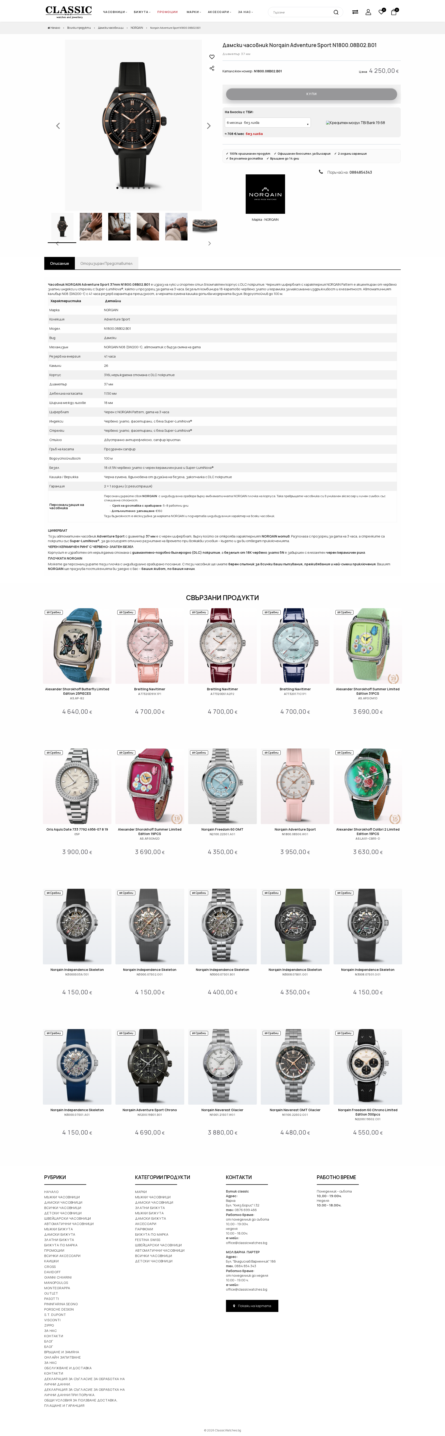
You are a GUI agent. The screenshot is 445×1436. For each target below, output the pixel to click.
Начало (55, 28)
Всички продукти (79, 28)
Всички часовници (62, 1208)
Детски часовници (63, 1213)
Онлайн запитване (62, 1357)
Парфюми (144, 1229)
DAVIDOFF (52, 1272)
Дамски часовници (111, 28)
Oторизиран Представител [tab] (106, 263)
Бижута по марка (61, 1245)
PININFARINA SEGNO (61, 1304)
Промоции (167, 12)
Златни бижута (59, 1240)
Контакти (53, 1336)
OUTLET (51, 1293)
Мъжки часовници (62, 1197)
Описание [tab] (59, 263)
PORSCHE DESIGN (59, 1309)
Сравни (55, 612)
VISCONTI (52, 1320)
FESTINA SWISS (147, 1240)
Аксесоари (218, 12)
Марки (193, 12)
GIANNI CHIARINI (58, 1277)
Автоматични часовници (69, 1224)
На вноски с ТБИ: (239, 112)
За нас (244, 12)
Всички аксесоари (62, 1256)
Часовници (114, 12)
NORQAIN (137, 28)
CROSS (50, 1266)
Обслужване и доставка (68, 1368)
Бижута (141, 12)
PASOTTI (51, 1298)
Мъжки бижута (58, 1229)
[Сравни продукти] (355, 12)
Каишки (51, 1261)
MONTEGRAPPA (57, 1288)
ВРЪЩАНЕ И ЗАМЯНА (61, 1352)
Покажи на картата (254, 1306)
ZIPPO (49, 1325)
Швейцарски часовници (67, 1218)
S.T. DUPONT (55, 1314)
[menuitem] (194, 12)
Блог (48, 1341)
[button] (212, 57)
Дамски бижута (59, 1234)
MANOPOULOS (56, 1282)
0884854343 (361, 172)
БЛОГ (48, 1346)
